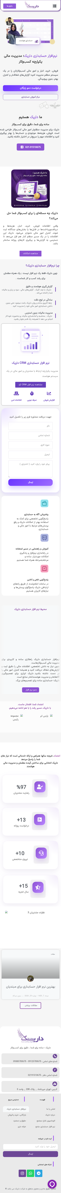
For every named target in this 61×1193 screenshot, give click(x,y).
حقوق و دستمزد (19, 1120)
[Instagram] (22, 1173)
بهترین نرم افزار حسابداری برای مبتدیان (30, 986)
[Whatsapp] (30, 1173)
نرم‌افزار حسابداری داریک (16, 1109)
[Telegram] (38, 1173)
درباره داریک (50, 1115)
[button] (54, 6)
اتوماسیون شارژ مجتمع (46, 1120)
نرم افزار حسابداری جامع (45, 1126)
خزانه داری (22, 1126)
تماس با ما (50, 1109)
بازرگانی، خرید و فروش (17, 1115)
